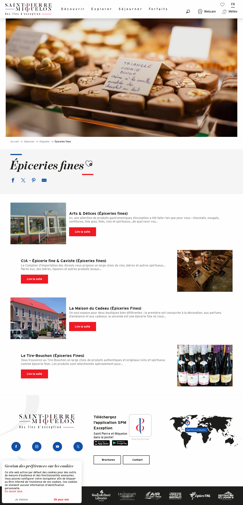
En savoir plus (13, 491)
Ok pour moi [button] (61, 499)
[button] (188, 11)
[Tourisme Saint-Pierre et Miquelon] (28, 9)
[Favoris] (223, 4)
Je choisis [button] (21, 499)
